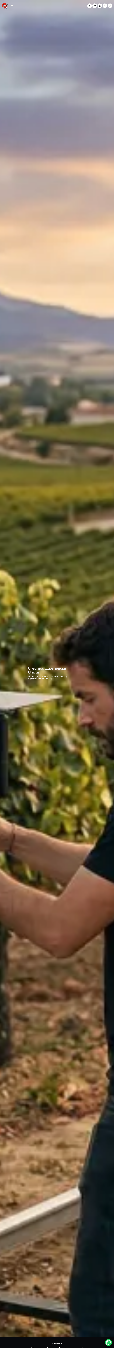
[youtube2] (94, 5)
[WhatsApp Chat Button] (108, 1342)
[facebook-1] (105, 5)
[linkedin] (89, 5)
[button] (12, 5)
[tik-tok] (110, 5)
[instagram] (100, 5)
